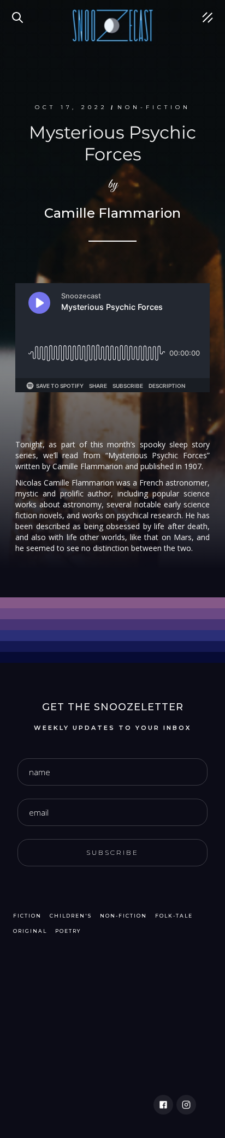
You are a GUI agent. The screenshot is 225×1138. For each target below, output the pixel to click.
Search (19, 11)
